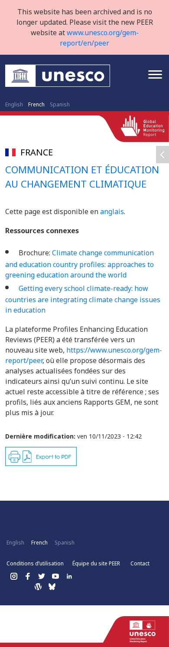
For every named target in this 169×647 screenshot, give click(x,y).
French (36, 104)
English (14, 104)
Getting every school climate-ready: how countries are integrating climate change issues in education (82, 299)
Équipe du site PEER (96, 563)
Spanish (60, 104)
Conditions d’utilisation (35, 563)
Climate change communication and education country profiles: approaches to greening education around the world (79, 264)
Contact (140, 563)
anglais (112, 211)
